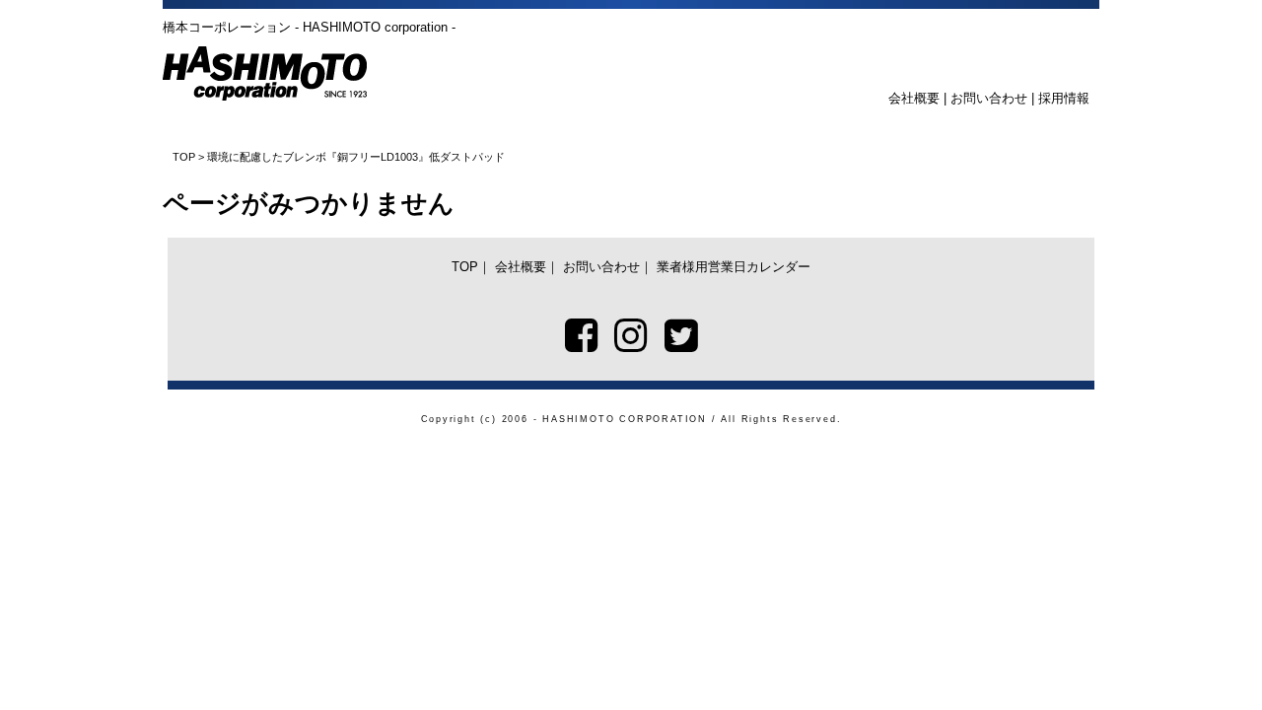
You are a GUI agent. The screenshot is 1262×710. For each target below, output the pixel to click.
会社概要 (914, 98)
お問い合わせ (988, 98)
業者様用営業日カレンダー (733, 266)
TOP (184, 157)
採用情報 (1063, 98)
